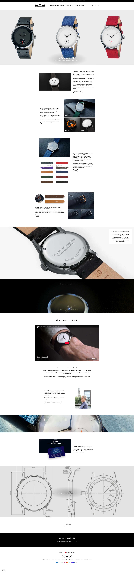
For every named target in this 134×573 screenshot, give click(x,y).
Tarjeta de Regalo (79, 5)
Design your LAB (54, 5)
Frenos (75, 170)
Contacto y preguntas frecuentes (48, 559)
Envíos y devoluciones (88, 559)
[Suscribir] (76, 541)
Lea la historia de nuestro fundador (52, 402)
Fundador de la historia (59, 559)
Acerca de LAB (69, 5)
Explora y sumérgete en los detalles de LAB (67, 493)
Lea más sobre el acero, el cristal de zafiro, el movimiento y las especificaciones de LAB (51, 121)
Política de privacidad (79, 559)
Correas (62, 5)
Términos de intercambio (69, 559)
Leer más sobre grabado (67, 284)
